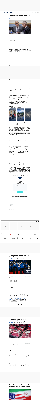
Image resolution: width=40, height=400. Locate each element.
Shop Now (5, 238)
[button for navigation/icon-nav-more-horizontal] (30, 40)
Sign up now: (11, 18)
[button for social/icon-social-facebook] (28, 40)
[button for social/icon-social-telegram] (26, 40)
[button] (33, 12)
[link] (7, 12)
